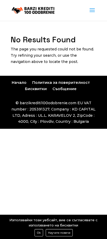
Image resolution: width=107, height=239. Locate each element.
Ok (39, 233)
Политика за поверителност (61, 82)
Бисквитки (36, 88)
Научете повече (59, 233)
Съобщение (64, 88)
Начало (19, 82)
